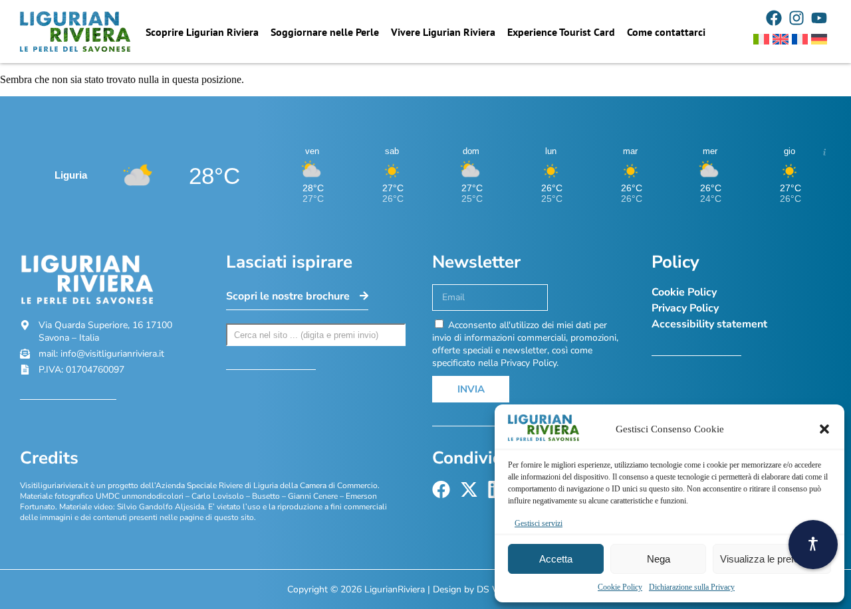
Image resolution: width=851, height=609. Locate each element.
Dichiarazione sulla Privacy (692, 587)
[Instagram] (796, 18)
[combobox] (316, 334)
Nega (658, 559)
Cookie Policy (620, 587)
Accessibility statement (709, 324)
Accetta (555, 559)
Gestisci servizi (538, 523)
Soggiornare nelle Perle (325, 32)
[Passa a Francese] (800, 39)
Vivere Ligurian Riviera (443, 32)
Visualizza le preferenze (772, 559)
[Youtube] (819, 18)
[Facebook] (774, 18)
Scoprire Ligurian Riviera (202, 32)
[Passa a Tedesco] (819, 39)
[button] (824, 429)
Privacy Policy (685, 308)
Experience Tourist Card (561, 32)
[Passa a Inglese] (781, 39)
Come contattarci (666, 32)
